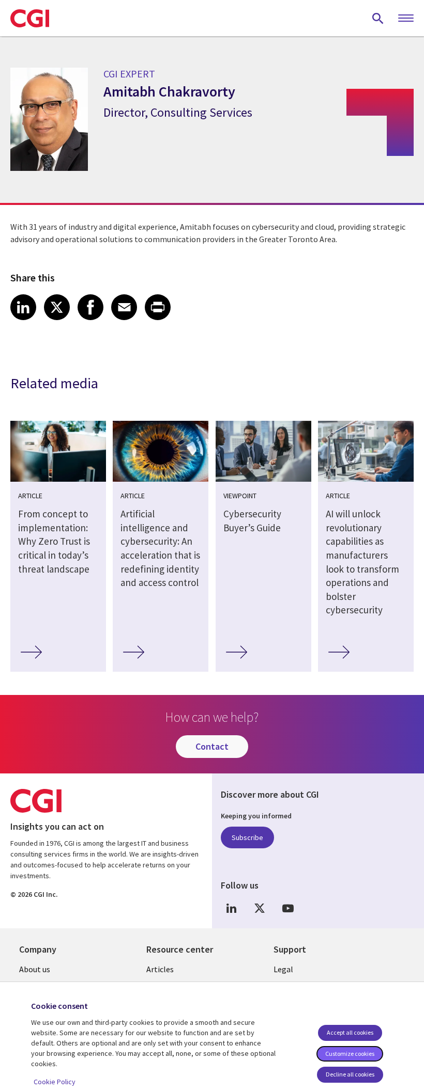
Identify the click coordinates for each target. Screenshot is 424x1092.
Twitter (259, 908)
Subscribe (247, 837)
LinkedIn (231, 908)
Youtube (288, 908)
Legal (283, 969)
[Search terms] (378, 18)
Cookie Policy (54, 1081)
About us (34, 969)
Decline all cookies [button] (350, 1074)
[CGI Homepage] (29, 18)
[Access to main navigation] (406, 18)
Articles (160, 969)
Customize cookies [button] (349, 1053)
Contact (212, 746)
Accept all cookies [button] (350, 1032)
